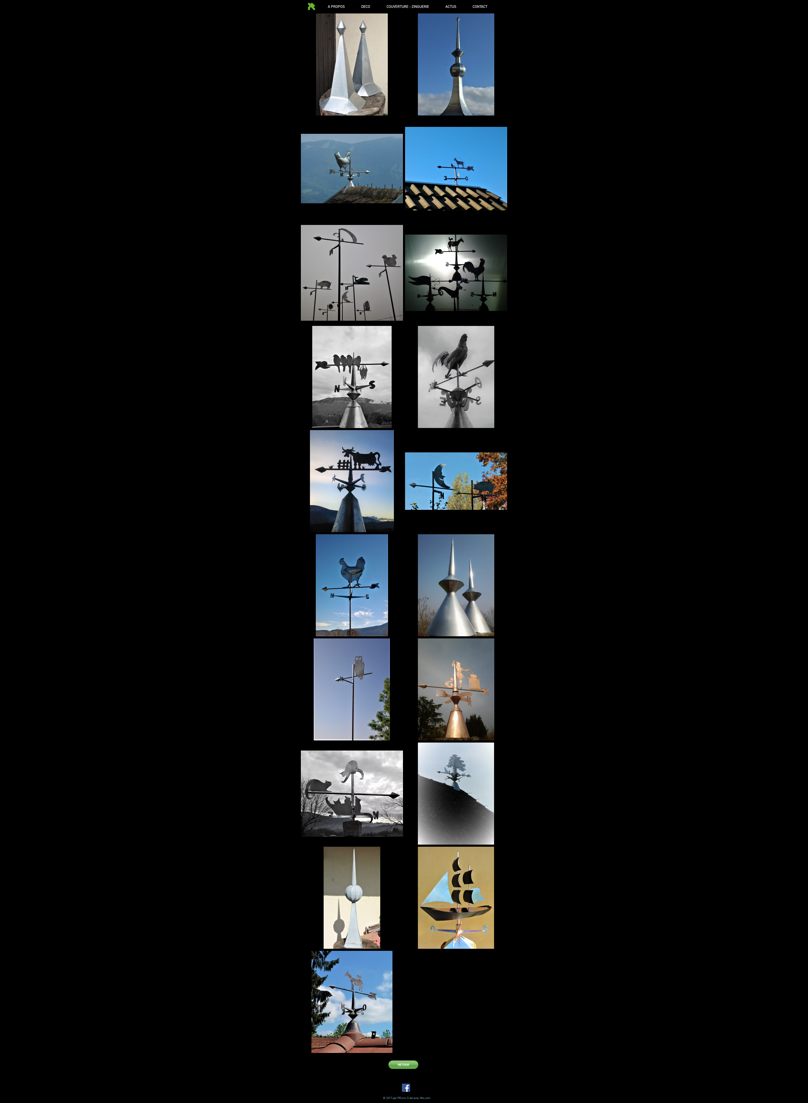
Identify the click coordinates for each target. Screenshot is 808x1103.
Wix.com (425, 1098)
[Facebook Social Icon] (406, 1088)
